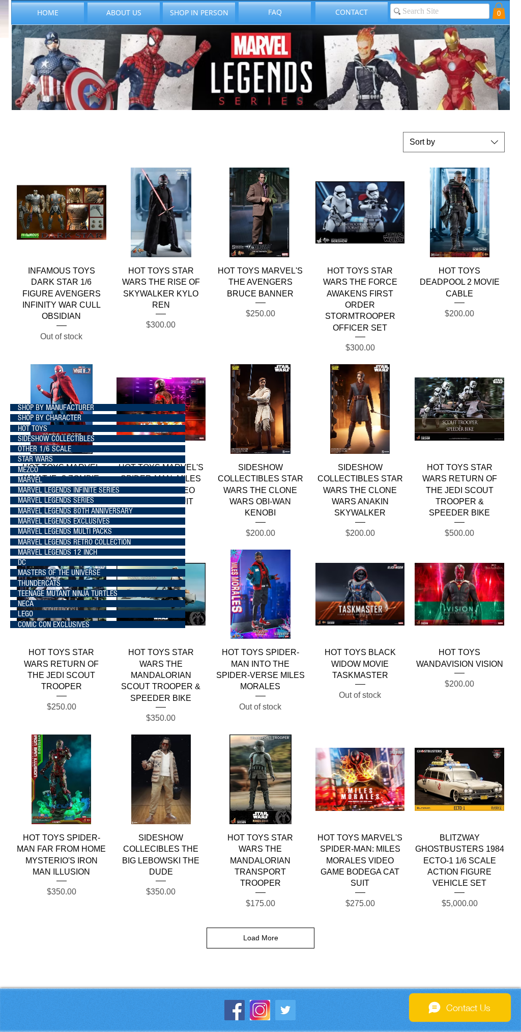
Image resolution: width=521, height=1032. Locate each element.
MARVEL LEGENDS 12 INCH (57, 552)
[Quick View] (61, 212)
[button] (499, 11)
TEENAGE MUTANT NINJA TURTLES (68, 593)
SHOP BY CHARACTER (49, 417)
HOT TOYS (32, 428)
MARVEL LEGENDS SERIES (56, 500)
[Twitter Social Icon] (285, 1010)
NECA (26, 603)
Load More (260, 938)
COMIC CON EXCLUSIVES (54, 624)
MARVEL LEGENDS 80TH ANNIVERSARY (75, 510)
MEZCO (28, 469)
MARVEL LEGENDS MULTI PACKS (65, 531)
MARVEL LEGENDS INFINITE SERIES (69, 490)
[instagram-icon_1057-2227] (260, 1010)
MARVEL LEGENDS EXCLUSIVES (64, 521)
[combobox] (454, 142)
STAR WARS (35, 459)
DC (22, 562)
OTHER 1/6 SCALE (44, 448)
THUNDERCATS (39, 583)
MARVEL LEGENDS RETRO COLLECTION (74, 542)
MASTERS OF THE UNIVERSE (59, 572)
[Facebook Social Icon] (234, 1010)
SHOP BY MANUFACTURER (56, 407)
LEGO (25, 613)
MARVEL (30, 479)
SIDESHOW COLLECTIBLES (56, 438)
